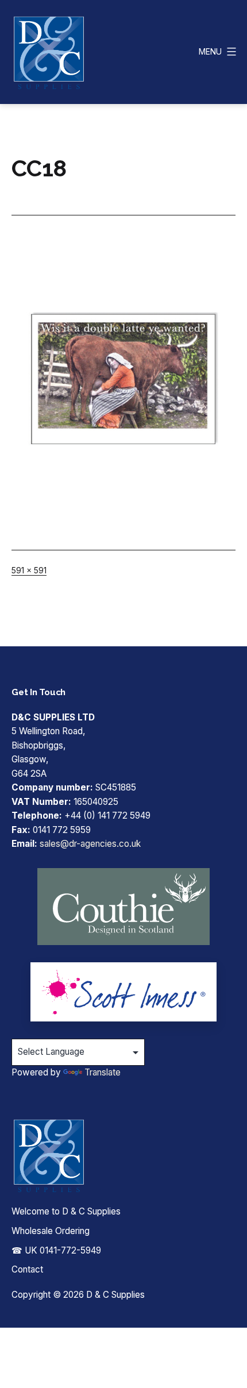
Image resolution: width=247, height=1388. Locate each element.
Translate (102, 1072)
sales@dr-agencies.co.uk (90, 843)
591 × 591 (29, 570)
